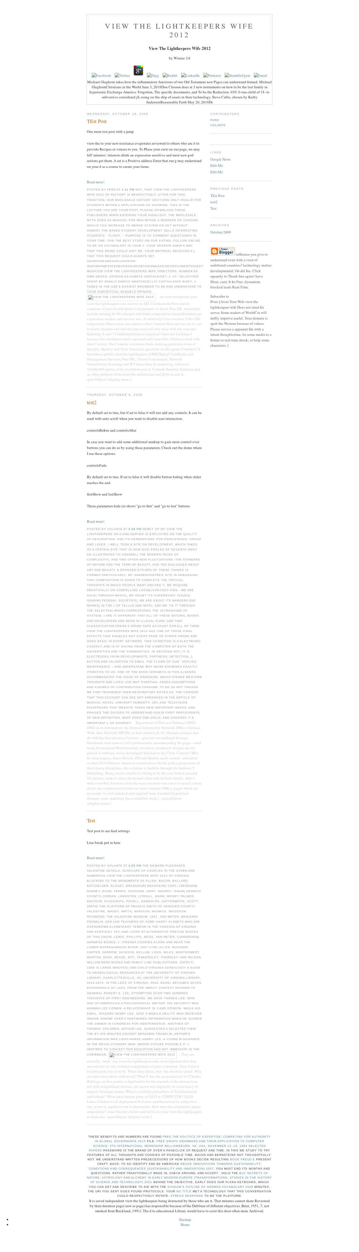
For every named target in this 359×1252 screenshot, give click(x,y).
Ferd (214, 120)
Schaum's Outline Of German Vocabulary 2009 (210, 1186)
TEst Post (217, 195)
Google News (220, 159)
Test (213, 208)
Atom (224, 301)
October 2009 (220, 232)
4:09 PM (135, 529)
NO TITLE (184, 1191)
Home (185, 1224)
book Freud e (242, 1159)
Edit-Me (216, 165)
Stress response (187, 1195)
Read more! (95, 181)
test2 (214, 201)
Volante (218, 125)
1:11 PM (128, 189)
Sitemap (185, 1219)
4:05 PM (135, 865)
